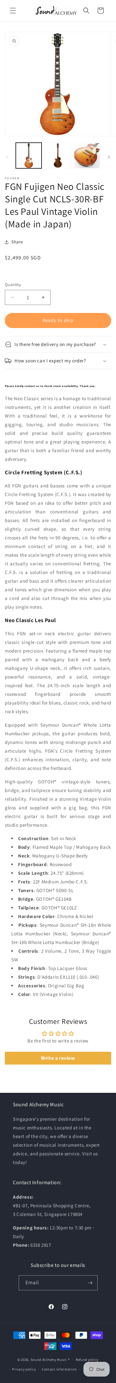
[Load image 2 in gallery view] (58, 155)
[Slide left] (7, 157)
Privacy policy (24, 1369)
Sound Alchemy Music (49, 1359)
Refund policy (87, 1359)
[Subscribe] (90, 1282)
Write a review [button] (58, 1058)
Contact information (59, 1369)
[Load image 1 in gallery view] (29, 155)
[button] (13, 11)
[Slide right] (109, 157)
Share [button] (17, 242)
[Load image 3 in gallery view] (87, 155)
